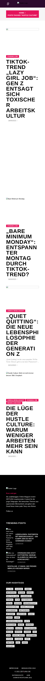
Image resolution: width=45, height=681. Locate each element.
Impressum (13, 668)
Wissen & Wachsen (14, 403)
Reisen (9, 632)
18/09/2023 (12, 121)
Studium (18, 639)
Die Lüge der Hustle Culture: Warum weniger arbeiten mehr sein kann (22, 430)
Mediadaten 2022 (29, 668)
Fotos (9, 603)
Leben (9, 617)
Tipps (27, 639)
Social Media (18, 635)
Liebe (17, 617)
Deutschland (12, 596)
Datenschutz (17, 675)
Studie (9, 639)
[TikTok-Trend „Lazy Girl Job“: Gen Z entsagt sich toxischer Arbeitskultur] (22, 39)
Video (24, 642)
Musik (20, 625)
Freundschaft (30, 603)
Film (17, 600)
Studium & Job (12, 56)
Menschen (11, 625)
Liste (27, 621)
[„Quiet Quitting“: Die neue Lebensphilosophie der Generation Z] (22, 295)
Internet (10, 614)
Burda (30, 592)
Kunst (31, 614)
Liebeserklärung (14, 621)
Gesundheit (12, 610)
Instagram (24, 610)
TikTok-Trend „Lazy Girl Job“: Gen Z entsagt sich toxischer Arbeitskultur (22, 89)
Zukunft (10, 646)
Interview (21, 614)
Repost (18, 632)
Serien (27, 632)
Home (21, 13)
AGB (28, 675)
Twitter (10, 642)
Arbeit (28, 589)
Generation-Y (12, 607)
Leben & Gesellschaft (15, 311)
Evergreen (26, 596)
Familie (10, 600)
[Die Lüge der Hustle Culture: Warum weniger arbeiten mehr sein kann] (22, 383)
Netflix (10, 628)
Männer (29, 625)
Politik (19, 628)
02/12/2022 (12, 365)
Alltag (10, 589)
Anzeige (19, 589)
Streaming (31, 635)
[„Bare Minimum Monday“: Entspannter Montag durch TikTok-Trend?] (22, 208)
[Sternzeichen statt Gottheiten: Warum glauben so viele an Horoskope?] (11, 557)
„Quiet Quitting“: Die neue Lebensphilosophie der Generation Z (22, 335)
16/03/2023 (12, 279)
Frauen (18, 603)
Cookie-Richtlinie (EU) (22, 677)
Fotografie (27, 600)
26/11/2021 (12, 456)
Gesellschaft (27, 607)
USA (18, 642)
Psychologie (30, 628)
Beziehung (11, 592)
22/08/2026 (19, 544)
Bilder (21, 592)
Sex (34, 632)
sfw (8, 635)
